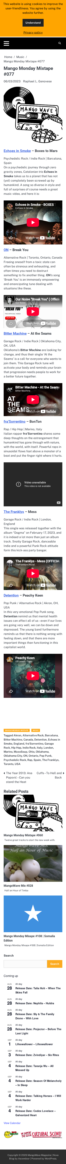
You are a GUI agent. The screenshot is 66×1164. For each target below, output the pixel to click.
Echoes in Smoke (17, 151)
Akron (17, 735)
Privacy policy (33, 32)
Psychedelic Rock (15, 759)
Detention (11, 595)
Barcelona (51, 735)
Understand (33, 22)
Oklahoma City (13, 755)
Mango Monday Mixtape (16, 730)
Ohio (31, 751)
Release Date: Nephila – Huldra (34, 1003)
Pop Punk (45, 755)
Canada (28, 739)
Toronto (8, 763)
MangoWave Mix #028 (18, 885)
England (19, 743)
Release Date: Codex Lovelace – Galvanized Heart (35, 1113)
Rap (29, 759)
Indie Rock (29, 747)
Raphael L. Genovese (37, 81)
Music (35, 730)
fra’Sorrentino (14, 422)
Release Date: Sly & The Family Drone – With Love (34, 1016)
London (48, 747)
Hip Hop (16, 747)
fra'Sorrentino (34, 743)
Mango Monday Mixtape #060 (23, 835)
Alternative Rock (33, 735)
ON (6, 250)
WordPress (50, 1158)
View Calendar (12, 1123)
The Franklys (14, 512)
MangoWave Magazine (39, 1155)
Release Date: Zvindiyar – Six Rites (37, 1055)
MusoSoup (20, 751)
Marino (8, 751)
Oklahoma (42, 751)
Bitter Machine (15, 334)
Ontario (33, 755)
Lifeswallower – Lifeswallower (34, 1044)
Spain (37, 759)
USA (18, 763)
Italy (39, 747)
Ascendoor (24, 1158)
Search (9, 955)
